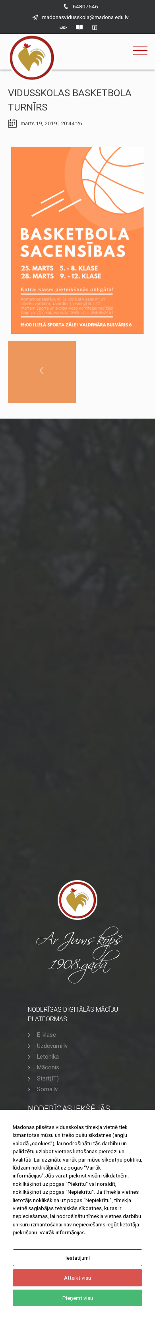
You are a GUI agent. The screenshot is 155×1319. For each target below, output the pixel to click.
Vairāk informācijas (62, 1232)
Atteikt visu (77, 1277)
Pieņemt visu (77, 1298)
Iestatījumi (78, 1258)
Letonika (48, 1056)
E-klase (46, 1034)
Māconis (48, 1067)
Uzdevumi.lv (52, 1045)
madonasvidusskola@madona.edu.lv (85, 17)
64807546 (85, 6)
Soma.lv (47, 1089)
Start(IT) (48, 1078)
